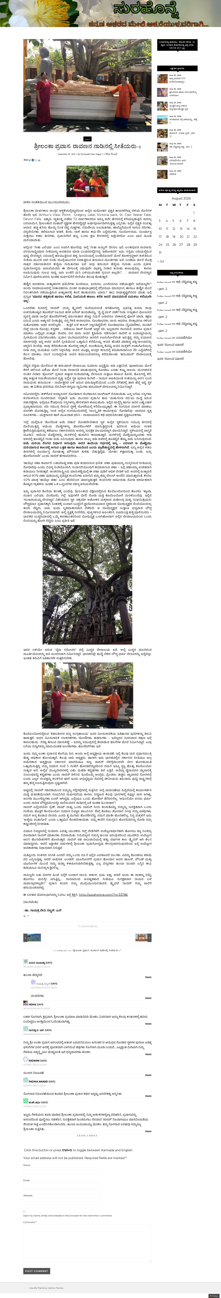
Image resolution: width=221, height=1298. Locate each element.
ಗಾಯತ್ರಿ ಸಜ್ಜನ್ (43, 983)
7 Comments (87, 926)
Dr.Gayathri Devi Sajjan (91, 154)
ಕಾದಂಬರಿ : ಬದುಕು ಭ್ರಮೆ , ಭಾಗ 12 (182, 135)
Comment (30, 1222)
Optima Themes (55, 1288)
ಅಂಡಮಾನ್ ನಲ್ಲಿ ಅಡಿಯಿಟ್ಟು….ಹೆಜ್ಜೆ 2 (183, 121)
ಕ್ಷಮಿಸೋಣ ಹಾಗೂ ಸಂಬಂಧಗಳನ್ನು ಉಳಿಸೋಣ (183, 94)
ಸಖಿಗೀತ (172, 174)
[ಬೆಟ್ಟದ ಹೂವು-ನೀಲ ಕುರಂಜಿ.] (30, 938)
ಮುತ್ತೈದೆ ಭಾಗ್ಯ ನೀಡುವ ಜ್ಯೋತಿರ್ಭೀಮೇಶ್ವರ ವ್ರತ (178, 107)
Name (26, 1165)
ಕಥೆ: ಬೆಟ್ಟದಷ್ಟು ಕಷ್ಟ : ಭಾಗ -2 (180, 146)
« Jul (161, 261)
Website (27, 1195)
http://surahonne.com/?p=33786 (103, 894)
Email (26, 1180)
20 (181, 237)
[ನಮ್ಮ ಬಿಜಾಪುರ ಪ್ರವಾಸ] (145, 938)
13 (181, 229)
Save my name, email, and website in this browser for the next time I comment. (67, 1215)
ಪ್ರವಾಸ (87, 139)
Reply (148, 977)
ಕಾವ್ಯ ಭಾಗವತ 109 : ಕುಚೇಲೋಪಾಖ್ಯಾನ (177, 80)
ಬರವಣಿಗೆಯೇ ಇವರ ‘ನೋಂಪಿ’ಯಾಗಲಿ (177, 162)
